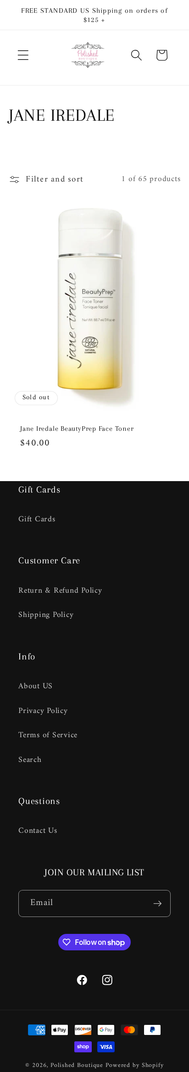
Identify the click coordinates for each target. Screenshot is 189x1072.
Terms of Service (48, 735)
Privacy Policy (43, 711)
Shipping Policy (45, 615)
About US (35, 686)
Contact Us (37, 831)
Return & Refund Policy (60, 591)
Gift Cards (37, 519)
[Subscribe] (157, 903)
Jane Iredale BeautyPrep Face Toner (77, 428)
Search (30, 760)
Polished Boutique (76, 1065)
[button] (23, 55)
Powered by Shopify (135, 1065)
